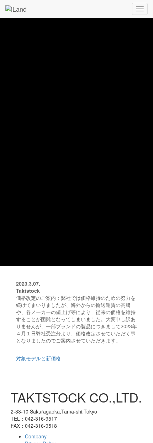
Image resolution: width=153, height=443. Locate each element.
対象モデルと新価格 (38, 358)
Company (36, 436)
